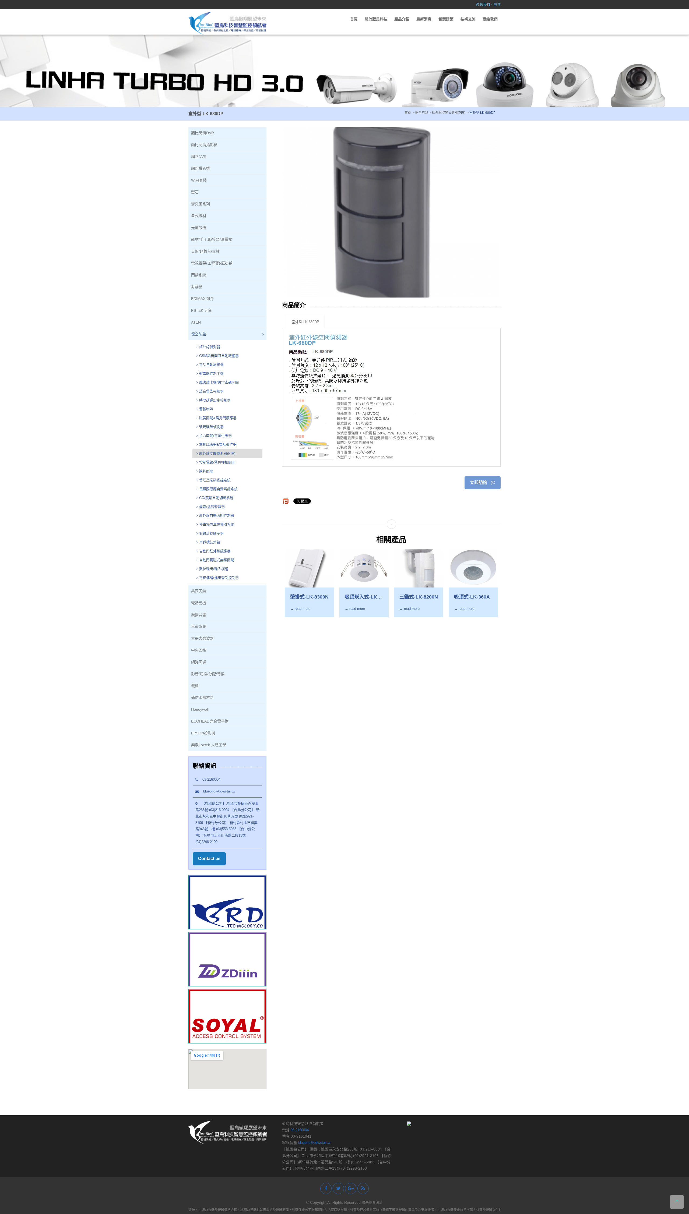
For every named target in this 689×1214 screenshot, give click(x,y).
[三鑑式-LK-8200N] (418, 568)
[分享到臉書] (326, 1188)
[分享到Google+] (350, 1188)
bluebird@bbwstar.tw (217, 791)
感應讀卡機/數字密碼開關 (219, 382)
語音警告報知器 (211, 391)
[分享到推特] (338, 1188)
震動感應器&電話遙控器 (218, 445)
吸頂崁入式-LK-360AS (362, 597)
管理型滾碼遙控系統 (215, 480)
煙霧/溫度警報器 (212, 507)
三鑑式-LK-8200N (418, 597)
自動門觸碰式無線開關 (216, 560)
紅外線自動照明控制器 (216, 516)
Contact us (209, 858)
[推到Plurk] (286, 501)
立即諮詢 (479, 482)
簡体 (497, 4)
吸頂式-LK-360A (472, 597)
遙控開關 (206, 471)
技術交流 (468, 19)
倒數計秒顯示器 (211, 533)
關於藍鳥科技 (376, 19)
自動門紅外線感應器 (215, 551)
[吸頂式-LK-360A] (473, 568)
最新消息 (423, 19)
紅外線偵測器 (209, 347)
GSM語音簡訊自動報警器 (219, 356)
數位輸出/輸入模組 (213, 569)
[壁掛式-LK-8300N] (309, 568)
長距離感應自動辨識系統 (218, 489)
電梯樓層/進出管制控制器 (219, 578)
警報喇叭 (206, 409)
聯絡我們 (483, 4)
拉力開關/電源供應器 (215, 436)
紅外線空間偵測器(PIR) (217, 453)
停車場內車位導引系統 (216, 524)
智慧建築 (446, 19)
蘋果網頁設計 (372, 1202)
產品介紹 (401, 19)
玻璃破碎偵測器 (211, 427)
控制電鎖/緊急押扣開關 (217, 462)
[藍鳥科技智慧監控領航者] (227, 23)
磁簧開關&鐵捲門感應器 (218, 418)
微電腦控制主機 (212, 373)
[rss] (363, 1188)
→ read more (300, 609)
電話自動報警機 (211, 365)
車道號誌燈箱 (209, 542)
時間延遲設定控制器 (215, 400)
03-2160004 (209, 779)
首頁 (354, 19)
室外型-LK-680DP (305, 322)
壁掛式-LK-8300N (309, 597)
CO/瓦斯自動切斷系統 (216, 498)
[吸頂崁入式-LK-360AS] (364, 568)
